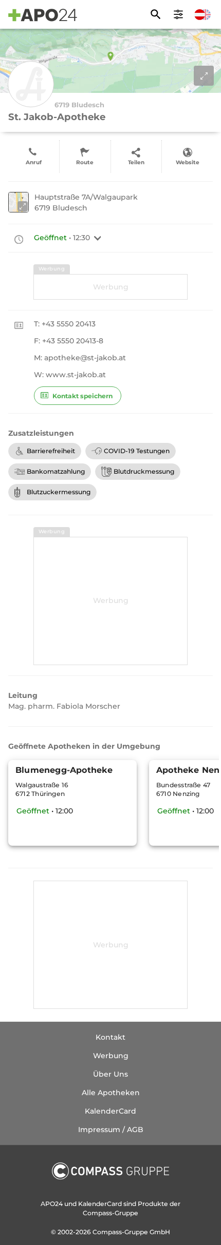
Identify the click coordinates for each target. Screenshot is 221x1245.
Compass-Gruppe (121, 1232)
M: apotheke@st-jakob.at (80, 357)
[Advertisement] (110, 287)
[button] (97, 238)
